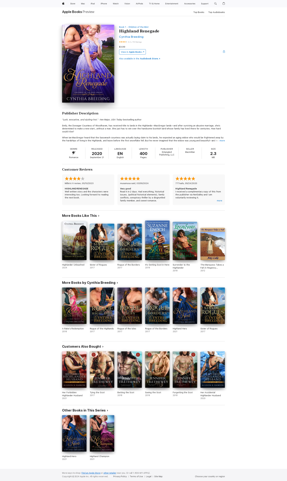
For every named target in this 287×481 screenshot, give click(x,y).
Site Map (158, 476)
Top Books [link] (198, 12)
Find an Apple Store (91, 473)
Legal (148, 476)
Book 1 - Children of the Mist (133, 27)
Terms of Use (136, 476)
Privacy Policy (120, 476)
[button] (215, 3)
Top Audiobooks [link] (216, 12)
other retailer (109, 473)
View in (131, 52)
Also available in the (138, 58)
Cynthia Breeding (131, 36)
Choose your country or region (210, 476)
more (222, 140)
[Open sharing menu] (224, 52)
